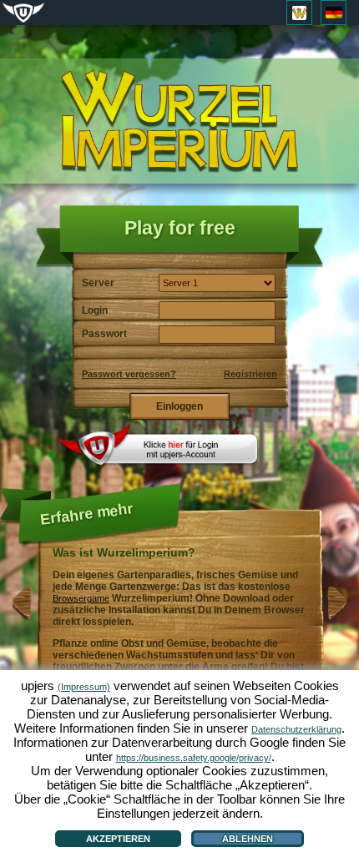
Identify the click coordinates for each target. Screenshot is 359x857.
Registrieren (250, 374)
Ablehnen (247, 839)
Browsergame (81, 598)
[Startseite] (179, 121)
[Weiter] (337, 617)
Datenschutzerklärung (296, 729)
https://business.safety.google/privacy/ (193, 758)
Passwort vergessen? (129, 374)
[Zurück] (22, 617)
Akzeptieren (118, 839)
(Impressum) (84, 687)
